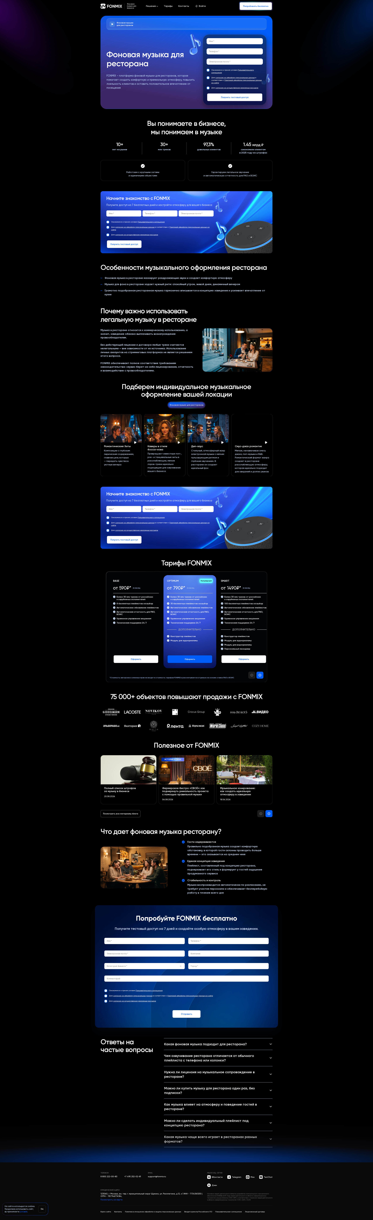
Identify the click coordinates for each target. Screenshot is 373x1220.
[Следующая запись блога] (268, 813)
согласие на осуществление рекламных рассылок (236, 88)
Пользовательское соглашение (228, 1212)
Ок (42, 1209)
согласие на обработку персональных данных (235, 78)
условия (23, 1212)
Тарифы (168, 6)
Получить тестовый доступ (235, 97)
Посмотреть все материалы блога (120, 813)
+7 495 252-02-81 (132, 1176)
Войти (202, 6)
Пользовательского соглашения (151, 222)
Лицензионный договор (255, 1212)
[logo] (111, 6)
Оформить (136, 659)
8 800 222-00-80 (109, 1176)
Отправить (186, 1014)
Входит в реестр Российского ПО (198, 1212)
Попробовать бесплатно (255, 6)
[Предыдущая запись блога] (260, 813)
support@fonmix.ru (157, 1176)
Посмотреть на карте (112, 1199)
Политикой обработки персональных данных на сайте (190, 996)
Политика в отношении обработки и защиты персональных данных (153, 1212)
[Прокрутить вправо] (259, 675)
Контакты (183, 6)
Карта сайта (106, 1212)
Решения (151, 6)
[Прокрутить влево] (251, 675)
